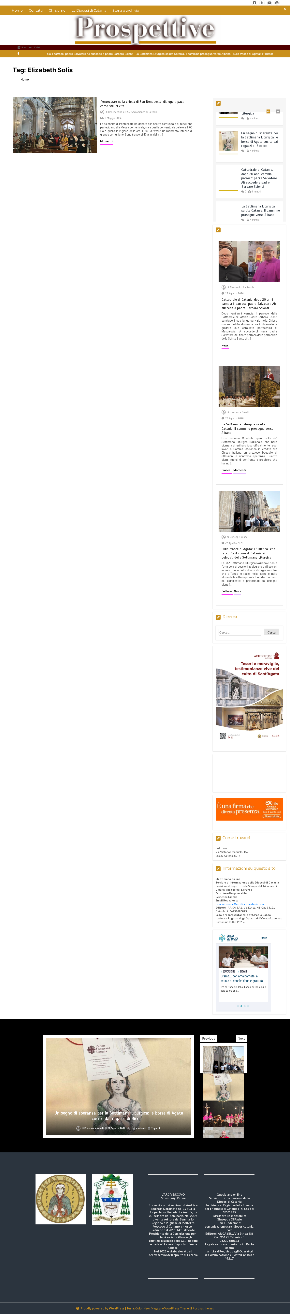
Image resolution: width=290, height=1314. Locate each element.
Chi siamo (57, 10)
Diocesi (227, 470)
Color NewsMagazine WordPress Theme (162, 1308)
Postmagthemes (203, 1308)
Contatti (36, 10)
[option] (160, 54)
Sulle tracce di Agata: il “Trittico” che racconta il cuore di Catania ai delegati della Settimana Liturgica (248, 553)
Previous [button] (208, 1038)
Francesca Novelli (239, 412)
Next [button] (241, 1038)
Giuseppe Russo (239, 537)
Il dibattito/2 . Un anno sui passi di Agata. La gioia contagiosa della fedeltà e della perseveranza (118, 1115)
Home (17, 10)
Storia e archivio (125, 10)
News (225, 345)
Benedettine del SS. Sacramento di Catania (132, 112)
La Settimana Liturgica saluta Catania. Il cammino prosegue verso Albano (160, 53)
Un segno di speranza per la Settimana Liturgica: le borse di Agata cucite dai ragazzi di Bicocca (259, 123)
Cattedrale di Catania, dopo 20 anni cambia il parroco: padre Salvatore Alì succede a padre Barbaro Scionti (259, 161)
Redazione (94, 1128)
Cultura (227, 591)
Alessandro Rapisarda (242, 287)
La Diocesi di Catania (89, 10)
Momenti (106, 141)
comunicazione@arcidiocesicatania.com (240, 904)
